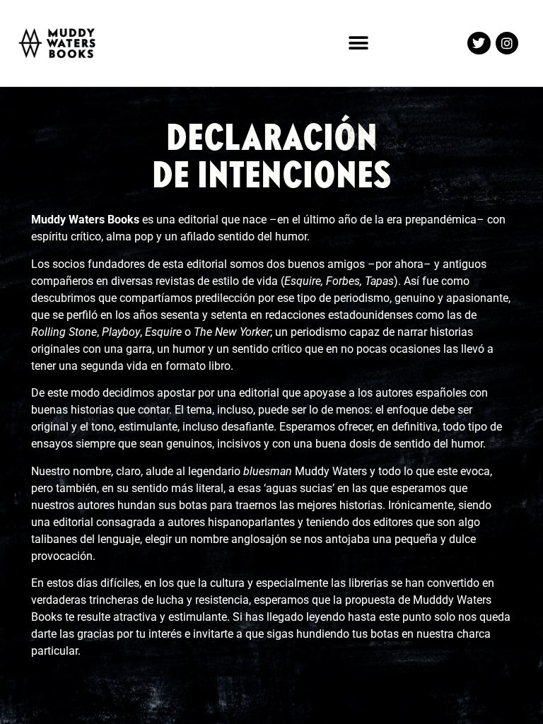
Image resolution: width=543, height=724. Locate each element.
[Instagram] (507, 43)
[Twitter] (478, 43)
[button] (359, 43)
